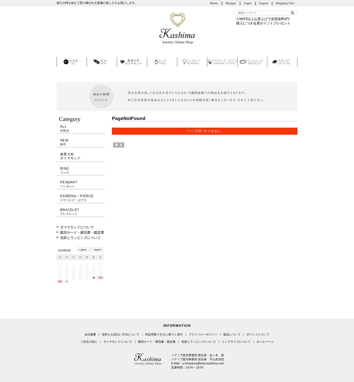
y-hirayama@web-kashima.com (203, 363)
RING (64, 170)
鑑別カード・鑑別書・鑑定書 (82, 232)
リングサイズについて (236, 341)
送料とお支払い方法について (120, 334)
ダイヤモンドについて (77, 227)
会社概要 (90, 334)
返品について (232, 334)
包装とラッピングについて (80, 238)
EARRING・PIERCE (77, 197)
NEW (64, 142)
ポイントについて (257, 334)
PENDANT (68, 184)
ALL (64, 128)
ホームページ (265, 341)
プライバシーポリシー (203, 334)
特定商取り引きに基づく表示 (164, 334)
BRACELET (69, 211)
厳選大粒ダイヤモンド (70, 156)
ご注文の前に (89, 341)
